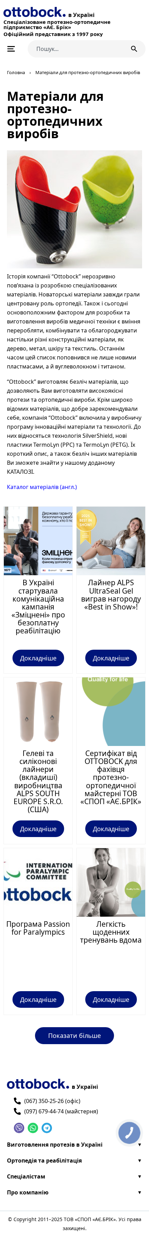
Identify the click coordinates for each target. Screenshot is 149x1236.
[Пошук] (135, 49)
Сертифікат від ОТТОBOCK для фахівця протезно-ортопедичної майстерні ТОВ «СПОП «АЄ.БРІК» (110, 777)
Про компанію (28, 1192)
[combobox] (75, 49)
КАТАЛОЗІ (20, 471)
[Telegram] (47, 1128)
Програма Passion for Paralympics (38, 928)
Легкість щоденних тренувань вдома (111, 932)
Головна (16, 72)
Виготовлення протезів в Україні (55, 1144)
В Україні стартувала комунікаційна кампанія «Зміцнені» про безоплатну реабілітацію (38, 606)
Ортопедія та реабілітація (44, 1160)
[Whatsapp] (33, 1128)
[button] (74, 1035)
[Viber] (19, 1128)
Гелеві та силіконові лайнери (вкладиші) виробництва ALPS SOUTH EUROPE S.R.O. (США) (38, 781)
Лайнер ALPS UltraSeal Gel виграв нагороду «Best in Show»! (111, 594)
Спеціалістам (26, 1176)
